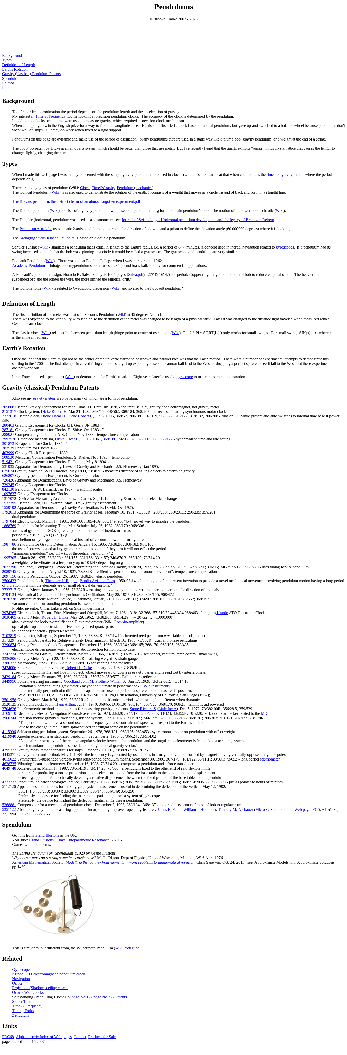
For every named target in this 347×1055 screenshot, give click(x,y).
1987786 (9, 544)
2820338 (9, 599)
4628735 (9, 764)
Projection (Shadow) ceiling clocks (40, 988)
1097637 (9, 494)
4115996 (9, 732)
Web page (302, 809)
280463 (8, 425)
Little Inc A (167, 709)
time (270, 174)
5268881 (9, 805)
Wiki (55, 192)
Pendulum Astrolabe (36, 229)
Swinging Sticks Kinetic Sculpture (47, 238)
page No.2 (101, 997)
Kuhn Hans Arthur (60, 704)
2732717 (9, 590)
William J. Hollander (199, 809)
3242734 (9, 654)
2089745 (9, 571)
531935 (8, 466)
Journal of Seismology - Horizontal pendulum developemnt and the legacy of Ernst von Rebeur (198, 220)
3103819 (9, 635)
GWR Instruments (155, 686)
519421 (8, 462)
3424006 (9, 667)
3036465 (27, 148)
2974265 (9, 613)
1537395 (9, 503)
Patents (121, 997)
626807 (8, 475)
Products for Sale (102, 1037)
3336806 (9, 658)
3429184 (9, 677)
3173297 (9, 640)
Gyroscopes (21, 969)
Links (6, 87)
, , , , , (137, 439)
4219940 (9, 736)
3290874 (9, 645)
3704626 (9, 709)
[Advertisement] (173, 32)
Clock (85, 187)
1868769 (9, 526)
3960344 (9, 718)
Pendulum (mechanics (134, 187)
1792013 (9, 512)
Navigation (21, 978)
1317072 (9, 498)
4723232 (9, 782)
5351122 (9, 809)
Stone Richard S (143, 709)
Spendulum (11, 78)
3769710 (9, 713)
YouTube (131, 948)
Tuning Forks (23, 1011)
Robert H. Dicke (55, 617)
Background (12, 55)
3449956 (9, 681)
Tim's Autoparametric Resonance (83, 840)
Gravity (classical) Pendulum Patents (31, 74)
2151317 (9, 411)
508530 (8, 457)
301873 (8, 443)
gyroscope (184, 377)
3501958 (9, 699)
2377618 (9, 416)
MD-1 (266, 713)
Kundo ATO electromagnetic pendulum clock (48, 974)
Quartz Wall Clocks (28, 992)
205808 (8, 407)
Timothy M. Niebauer (235, 809)
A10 (325, 809)
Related (8, 83)
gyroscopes (285, 247)
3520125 (9, 704)
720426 (8, 480)
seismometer (270, 759)
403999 (8, 453)
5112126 (9, 786)
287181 (8, 430)
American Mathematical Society (38, 862)
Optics (17, 983)
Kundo (222, 613)
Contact (80, 1037)
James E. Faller (169, 809)
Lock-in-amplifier (128, 622)
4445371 (9, 754)
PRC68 (8, 1037)
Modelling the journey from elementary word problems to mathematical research (130, 862)
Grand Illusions (47, 835)
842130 (8, 489)
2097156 (9, 576)
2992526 (9, 439)
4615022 (9, 759)
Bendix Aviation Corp (97, 581)
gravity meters (292, 174)
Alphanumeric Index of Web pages (44, 1037)
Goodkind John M (78, 681)
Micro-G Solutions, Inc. (274, 809)
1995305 (9, 558)
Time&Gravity (103, 187)
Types (7, 60)
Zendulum (20, 1015)
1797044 (9, 521)
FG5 (316, 809)
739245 (8, 485)
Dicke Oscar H (53, 416)
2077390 (9, 567)
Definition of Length (18, 65)
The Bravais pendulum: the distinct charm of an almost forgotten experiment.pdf (76, 201)
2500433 (9, 581)
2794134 (9, 594)
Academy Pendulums (29, 265)
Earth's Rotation (15, 69)
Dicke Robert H (54, 411)
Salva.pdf (135, 274)
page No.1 (80, 997)
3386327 (9, 663)
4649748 (9, 768)
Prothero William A (110, 681)
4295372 (9, 750)
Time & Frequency (50, 116)
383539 (8, 448)
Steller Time (21, 1001)
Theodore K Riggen (61, 581)
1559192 (9, 507)
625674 (8, 471)
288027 (8, 434)
